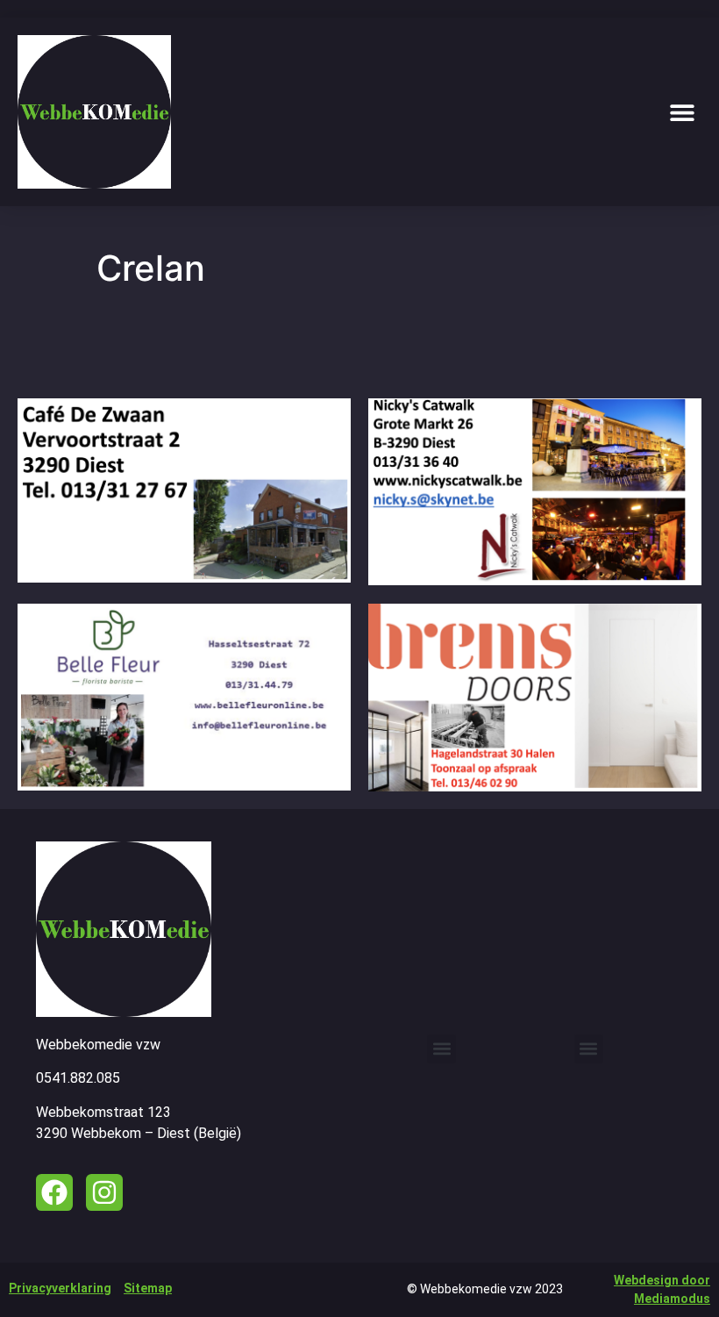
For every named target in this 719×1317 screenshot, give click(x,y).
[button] (681, 112)
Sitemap (148, 1288)
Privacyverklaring (60, 1288)
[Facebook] (54, 1192)
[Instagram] (104, 1192)
